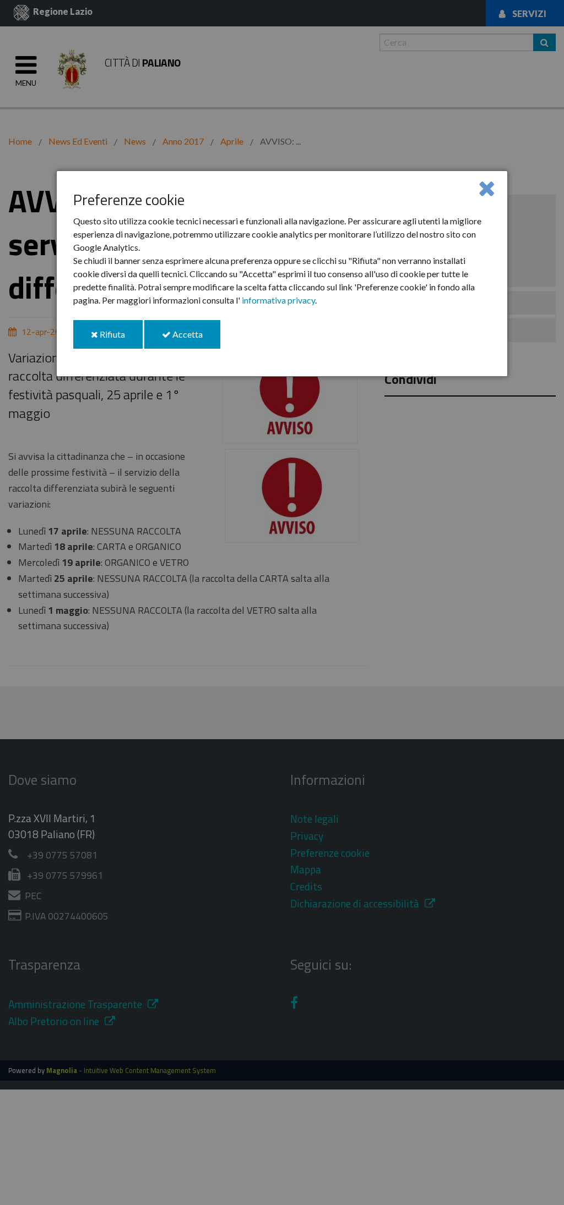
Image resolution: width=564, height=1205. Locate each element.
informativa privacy (278, 300)
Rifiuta (120, 338)
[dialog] (281, 273)
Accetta (195, 338)
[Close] (486, 188)
